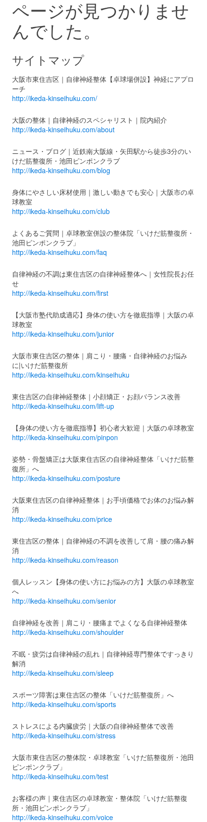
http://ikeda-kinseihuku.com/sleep (63, 673)
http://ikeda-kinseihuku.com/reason (65, 560)
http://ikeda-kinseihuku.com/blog (61, 170)
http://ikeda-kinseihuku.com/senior (64, 601)
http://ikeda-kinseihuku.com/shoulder (68, 632)
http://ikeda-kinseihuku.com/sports (64, 704)
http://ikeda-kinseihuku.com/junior (63, 334)
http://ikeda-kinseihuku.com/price (62, 519)
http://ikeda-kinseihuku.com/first (60, 293)
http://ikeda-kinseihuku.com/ (54, 98)
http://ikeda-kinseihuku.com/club (61, 211)
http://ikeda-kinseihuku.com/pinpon (65, 437)
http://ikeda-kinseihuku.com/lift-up (63, 406)
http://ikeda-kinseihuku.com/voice (62, 817)
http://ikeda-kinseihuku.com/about (63, 129)
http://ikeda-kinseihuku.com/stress (64, 735)
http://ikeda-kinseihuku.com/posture (66, 478)
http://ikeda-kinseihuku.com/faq (59, 252)
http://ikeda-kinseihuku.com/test (60, 776)
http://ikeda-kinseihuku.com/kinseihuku (70, 374)
